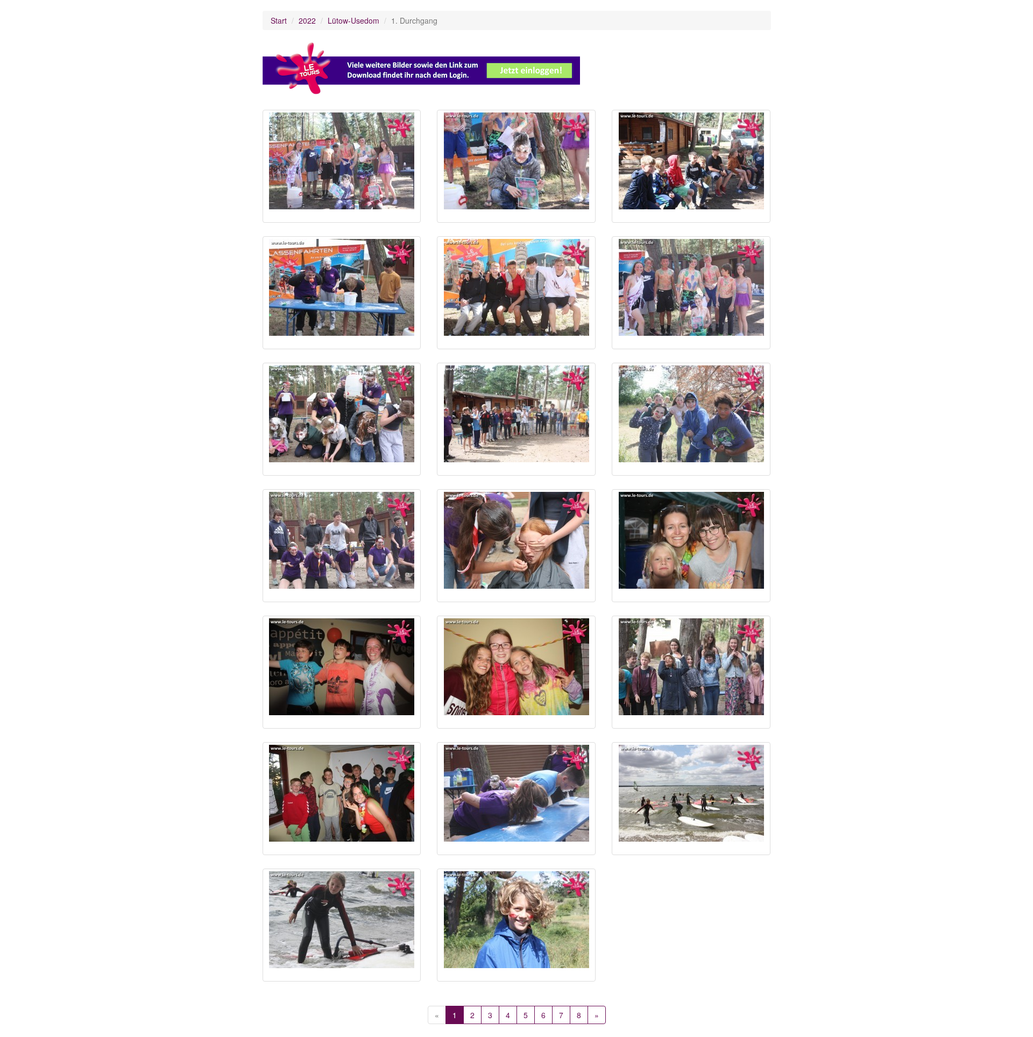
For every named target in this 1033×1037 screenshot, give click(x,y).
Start (279, 20)
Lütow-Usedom (353, 20)
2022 (307, 20)
